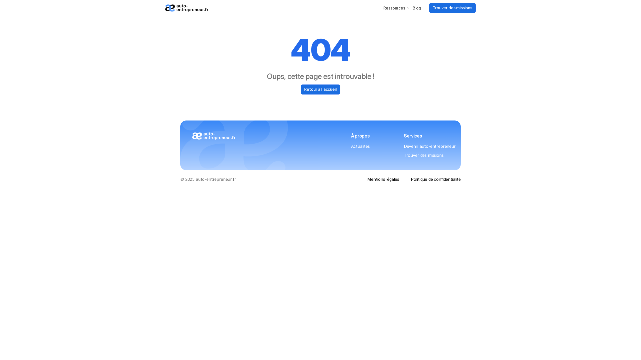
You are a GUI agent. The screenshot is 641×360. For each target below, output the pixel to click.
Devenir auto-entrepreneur (430, 146)
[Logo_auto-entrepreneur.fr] (186, 8)
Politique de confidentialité (436, 179)
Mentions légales (383, 179)
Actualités (360, 146)
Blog (417, 8)
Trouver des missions (424, 155)
